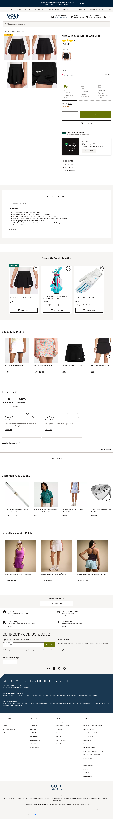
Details (10, 626)
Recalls (85, 762)
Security (85, 769)
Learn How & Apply (16, 705)
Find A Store (59, 733)
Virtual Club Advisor (35, 744)
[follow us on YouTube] (48, 668)
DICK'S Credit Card (88, 729)
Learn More (11, 616)
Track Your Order (88, 737)
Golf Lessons (33, 726)
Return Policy (87, 740)
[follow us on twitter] (54, 668)
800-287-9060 (77, 805)
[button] (100, 97)
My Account (86, 722)
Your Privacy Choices (28, 814)
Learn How (86, 134)
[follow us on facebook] (59, 668)
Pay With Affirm (61, 740)
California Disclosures (56, 814)
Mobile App (59, 722)
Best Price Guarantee (89, 748)
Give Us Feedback (88, 777)
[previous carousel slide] (32, 3)
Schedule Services (40, 9)
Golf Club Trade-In (35, 748)
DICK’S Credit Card (16, 9)
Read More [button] (12, 230)
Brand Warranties (88, 766)
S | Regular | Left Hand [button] (82, 305)
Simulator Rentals (34, 733)
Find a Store (82, 9)
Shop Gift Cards (24, 688)
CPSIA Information (88, 773)
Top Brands (59, 729)
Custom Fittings (34, 722)
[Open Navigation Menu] (4, 17)
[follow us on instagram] (64, 668)
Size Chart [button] (107, 74)
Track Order (101, 9)
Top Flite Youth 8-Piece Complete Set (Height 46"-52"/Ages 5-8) (55, 298)
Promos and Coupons (62, 726)
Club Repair (33, 729)
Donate (64, 626)
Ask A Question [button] (106, 449)
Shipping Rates (87, 744)
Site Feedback (84, 814)
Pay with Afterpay (61, 744)
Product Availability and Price (91, 755)
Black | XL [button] (13, 305)
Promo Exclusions (88, 758)
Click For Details (103, 643)
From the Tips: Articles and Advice (93, 751)
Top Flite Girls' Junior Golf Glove (85, 298)
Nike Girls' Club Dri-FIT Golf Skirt (20, 298)
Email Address (8, 642)
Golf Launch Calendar (69, 9)
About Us (5, 722)
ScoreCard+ (28, 9)
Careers (5, 726)
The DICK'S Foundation (9, 729)
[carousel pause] (83, 3)
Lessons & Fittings (54, 9)
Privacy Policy (98, 809)
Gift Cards (92, 9)
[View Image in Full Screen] (17, 48)
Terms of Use (15, 809)
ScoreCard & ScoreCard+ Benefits (92, 726)
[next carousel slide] (80, 3)
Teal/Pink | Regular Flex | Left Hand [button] (54, 305)
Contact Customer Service (90, 733)
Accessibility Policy (42, 809)
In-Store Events (34, 737)
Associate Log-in (70, 809)
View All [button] (108, 332)
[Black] (66, 56)
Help (110, 9)
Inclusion (5, 733)
